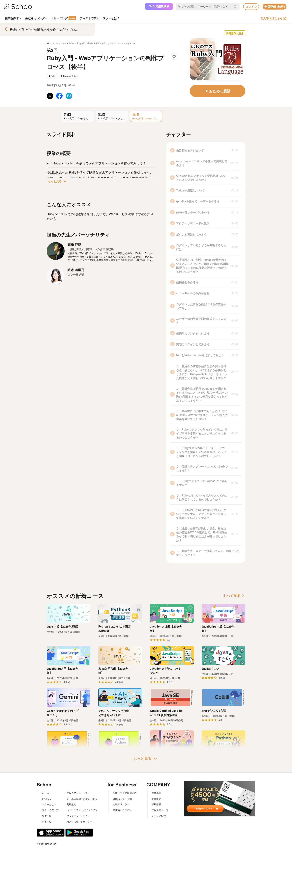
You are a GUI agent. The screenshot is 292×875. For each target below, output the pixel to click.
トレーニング (63, 18)
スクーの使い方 (50, 810)
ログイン (251, 6)
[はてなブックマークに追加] (69, 96)
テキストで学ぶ (89, 18)
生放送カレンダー (36, 18)
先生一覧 (46, 815)
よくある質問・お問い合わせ (82, 798)
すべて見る (234, 595)
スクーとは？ (111, 18)
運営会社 (156, 793)
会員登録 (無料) (274, 6)
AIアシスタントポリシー (80, 821)
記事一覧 (46, 821)
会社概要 (156, 798)
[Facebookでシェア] (59, 96)
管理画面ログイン (122, 810)
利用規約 (71, 804)
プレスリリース (160, 810)
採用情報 (156, 804)
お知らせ (46, 798)
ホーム (45, 793)
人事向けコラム (121, 804)
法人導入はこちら (271, 18)
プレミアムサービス (77, 793)
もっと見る (58, 181)
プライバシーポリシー (78, 815)
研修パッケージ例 (122, 798)
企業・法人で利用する (124, 793)
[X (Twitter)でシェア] (50, 96)
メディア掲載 (159, 815)
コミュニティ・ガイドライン (82, 810)
